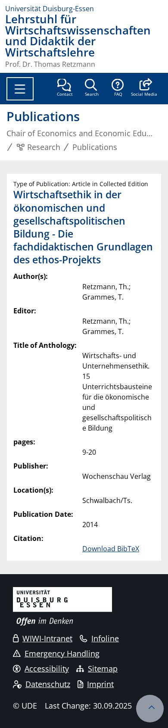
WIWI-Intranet (47, 638)
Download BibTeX (110, 548)
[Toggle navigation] (20, 88)
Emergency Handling (62, 653)
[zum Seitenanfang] (150, 708)
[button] (144, 88)
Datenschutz (47, 684)
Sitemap (103, 668)
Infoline (105, 638)
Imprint (100, 684)
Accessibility (47, 668)
